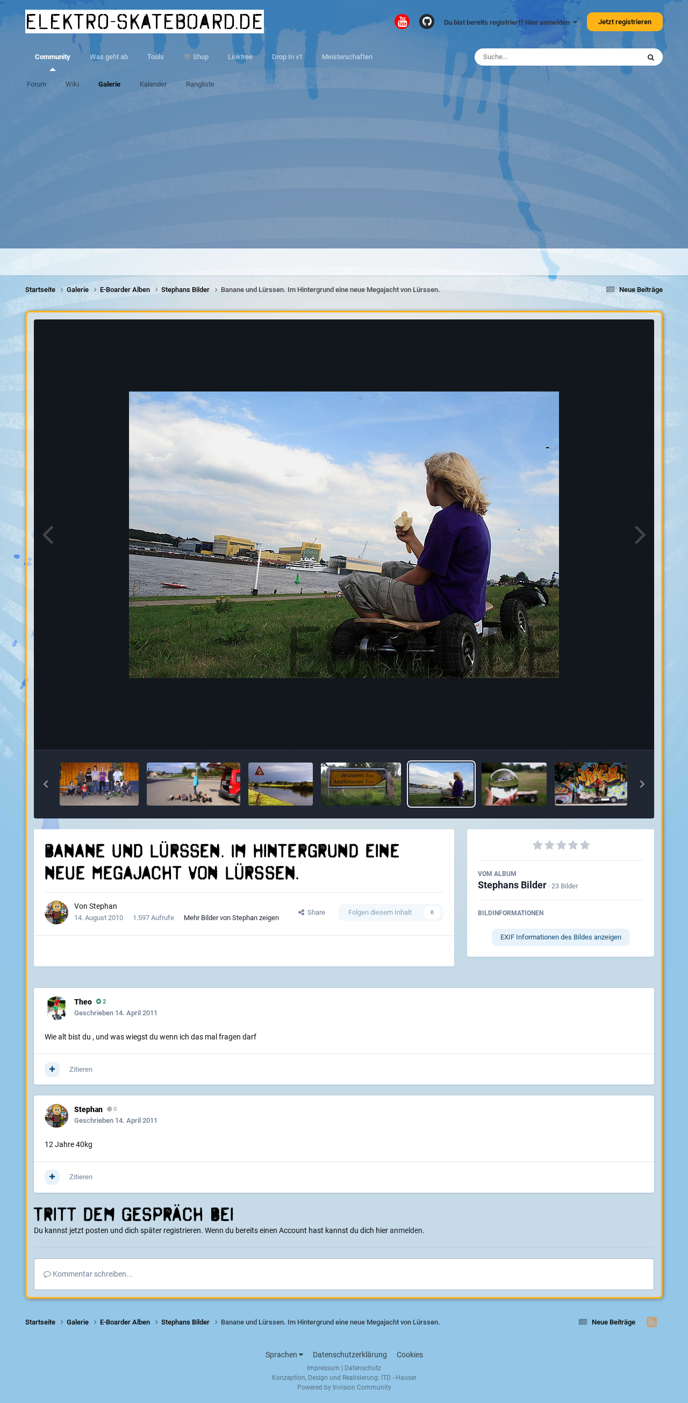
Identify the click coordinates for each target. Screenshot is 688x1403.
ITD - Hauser (399, 1377)
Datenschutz (363, 1368)
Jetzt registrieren (624, 22)
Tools (155, 57)
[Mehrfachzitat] (52, 1069)
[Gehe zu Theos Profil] (56, 1008)
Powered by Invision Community (344, 1387)
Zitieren (80, 1069)
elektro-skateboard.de (144, 21)
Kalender (153, 84)
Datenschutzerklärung (350, 1354)
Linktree (240, 57)
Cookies (410, 1354)
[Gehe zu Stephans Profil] (56, 912)
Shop (200, 57)
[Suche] (651, 57)
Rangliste (200, 84)
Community (52, 57)
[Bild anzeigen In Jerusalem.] (361, 784)
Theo (83, 1002)
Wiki (72, 84)
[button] (46, 784)
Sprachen (282, 1354)
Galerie (109, 84)
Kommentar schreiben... (92, 1274)
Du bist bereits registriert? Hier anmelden (508, 22)
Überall (614, 57)
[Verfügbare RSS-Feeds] (652, 1322)
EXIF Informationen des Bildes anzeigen (560, 937)
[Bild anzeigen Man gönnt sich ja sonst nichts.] (193, 784)
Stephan (103, 906)
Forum (36, 84)
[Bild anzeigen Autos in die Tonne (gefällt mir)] (280, 784)
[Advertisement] (344, 173)
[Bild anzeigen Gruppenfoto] (99, 784)
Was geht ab (109, 57)
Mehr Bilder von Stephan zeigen (231, 918)
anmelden (406, 1230)
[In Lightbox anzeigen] (344, 534)
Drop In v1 (287, 57)
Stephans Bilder (512, 885)
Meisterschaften (347, 57)
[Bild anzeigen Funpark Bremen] (591, 784)
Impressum (323, 1368)
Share (314, 912)
